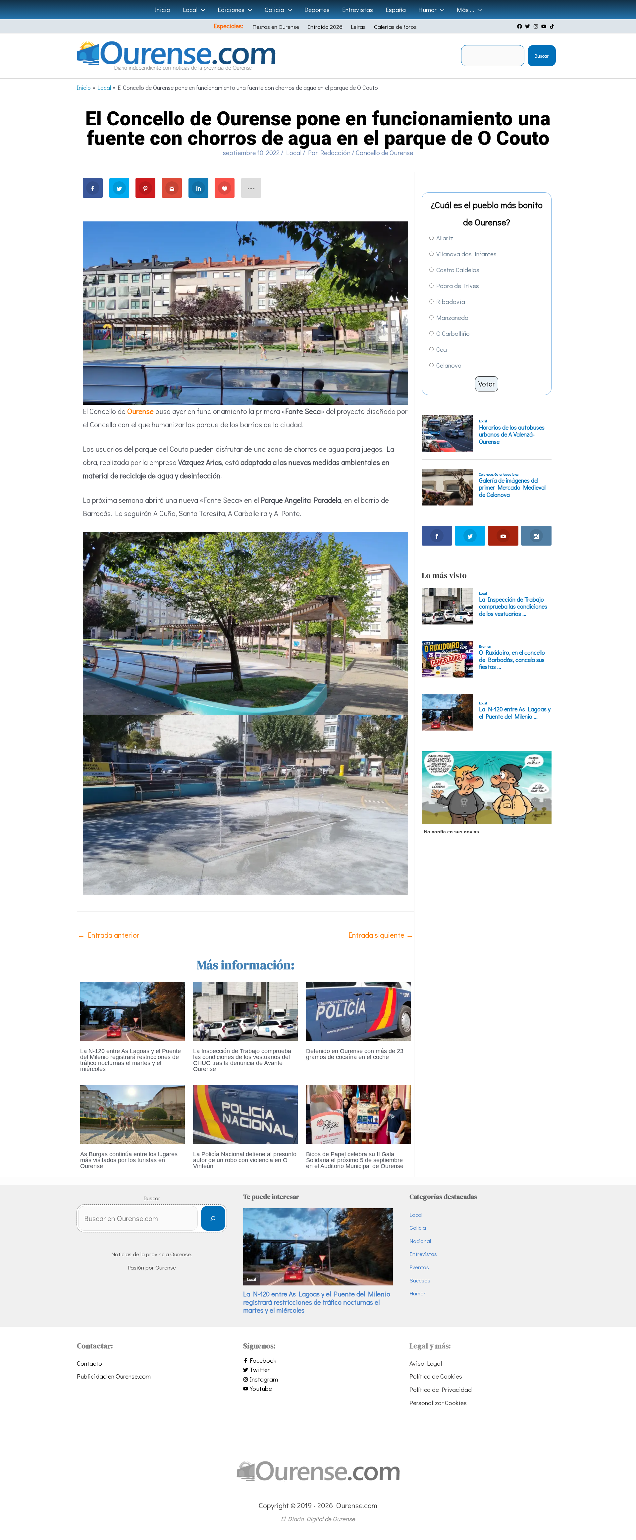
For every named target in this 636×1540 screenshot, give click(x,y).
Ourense (140, 411)
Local (293, 152)
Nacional (420, 1241)
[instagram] (536, 26)
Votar (486, 383)
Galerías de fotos (395, 26)
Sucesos (419, 1280)
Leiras (358, 26)
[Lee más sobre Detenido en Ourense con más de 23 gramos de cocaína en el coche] (358, 1010)
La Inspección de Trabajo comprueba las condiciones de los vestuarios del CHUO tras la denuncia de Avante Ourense (242, 1060)
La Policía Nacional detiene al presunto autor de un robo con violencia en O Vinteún (244, 1160)
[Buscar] (213, 1218)
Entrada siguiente (380, 935)
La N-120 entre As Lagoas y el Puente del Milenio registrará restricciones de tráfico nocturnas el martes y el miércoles (130, 1060)
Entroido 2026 (325, 26)
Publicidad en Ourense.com (114, 1376)
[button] (201, 10)
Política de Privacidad (440, 1389)
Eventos (419, 1267)
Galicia (417, 1227)
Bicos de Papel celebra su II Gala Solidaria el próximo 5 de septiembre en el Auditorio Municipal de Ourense (354, 1160)
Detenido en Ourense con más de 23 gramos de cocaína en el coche (354, 1054)
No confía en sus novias (451, 831)
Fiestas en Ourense (275, 26)
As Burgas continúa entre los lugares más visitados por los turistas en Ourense (129, 1160)
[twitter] (528, 26)
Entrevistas (423, 1254)
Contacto (89, 1363)
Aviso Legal (425, 1363)
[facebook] (520, 26)
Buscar (542, 56)
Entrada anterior (108, 935)
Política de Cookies (435, 1376)
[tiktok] (553, 26)
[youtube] (544, 26)
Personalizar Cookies (438, 1402)
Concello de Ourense (384, 152)
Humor (417, 1293)
